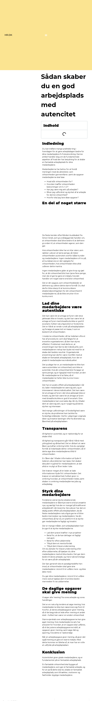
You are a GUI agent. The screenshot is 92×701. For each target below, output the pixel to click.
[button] (46, 35)
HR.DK (8, 35)
